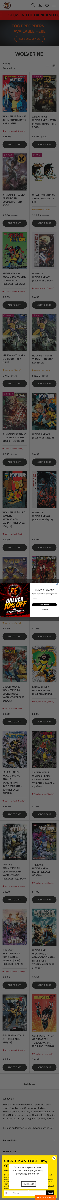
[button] (32, 1197)
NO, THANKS (44, 609)
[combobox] (8, 1193)
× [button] (46, 1162)
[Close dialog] (57, 584)
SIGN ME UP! (44, 604)
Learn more (28, 1184)
